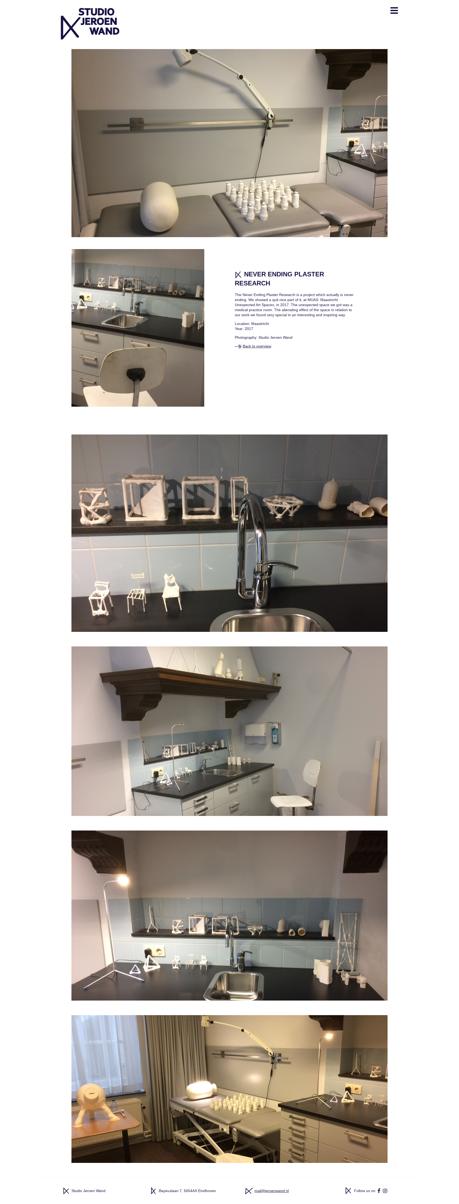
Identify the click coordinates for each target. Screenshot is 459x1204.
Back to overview (257, 346)
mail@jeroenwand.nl (271, 1191)
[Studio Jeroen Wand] (90, 20)
